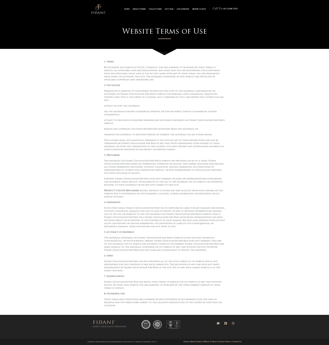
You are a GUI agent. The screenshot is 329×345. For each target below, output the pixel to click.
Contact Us (237, 341)
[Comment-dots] (218, 323)
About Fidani (196, 341)
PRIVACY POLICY (151, 342)
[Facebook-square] (225, 323)
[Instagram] (233, 323)
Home (186, 341)
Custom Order (224, 341)
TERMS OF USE (140, 342)
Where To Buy (210, 341)
